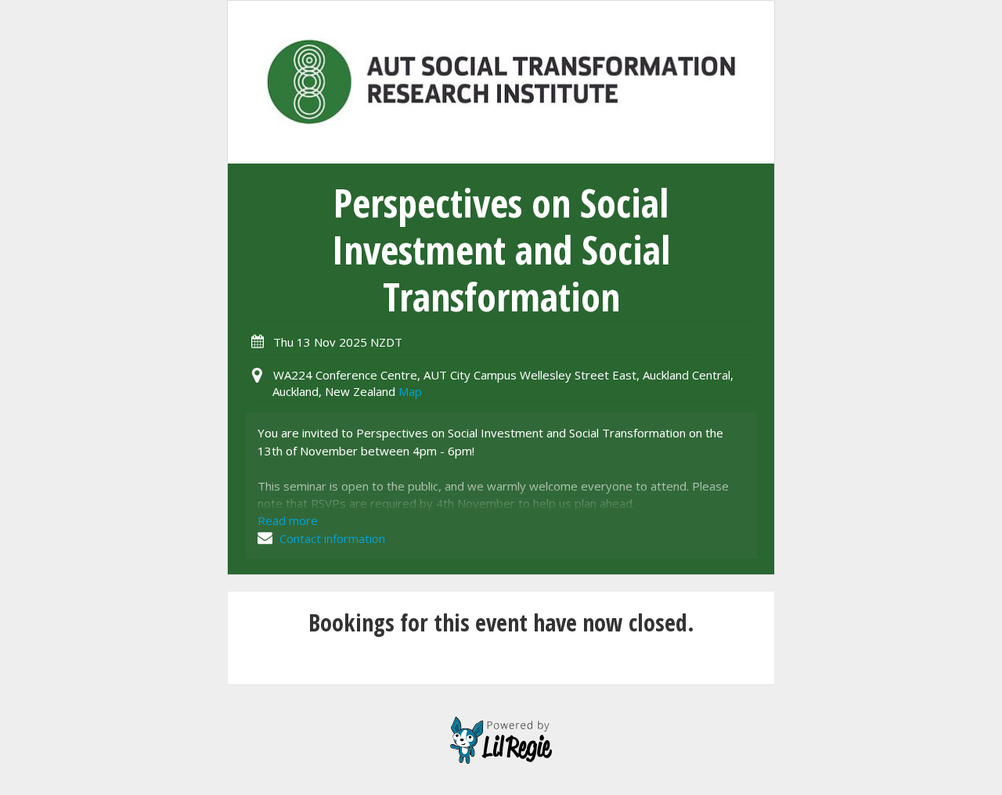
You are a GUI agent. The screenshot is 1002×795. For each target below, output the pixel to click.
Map (410, 391)
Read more (288, 520)
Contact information (330, 538)
